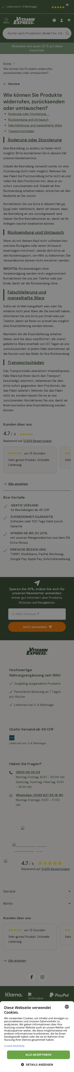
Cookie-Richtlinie (14, 1045)
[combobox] (67, 1007)
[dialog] (37, 1036)
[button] (37, 1064)
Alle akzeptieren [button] (38, 1054)
